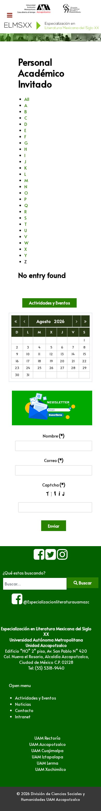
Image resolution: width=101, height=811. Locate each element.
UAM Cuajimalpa (47, 750)
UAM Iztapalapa (47, 756)
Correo (53, 460)
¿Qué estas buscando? (24, 573)
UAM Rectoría (47, 738)
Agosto (45, 321)
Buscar (85, 582)
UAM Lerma (47, 763)
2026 (59, 321)
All (26, 99)
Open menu (20, 685)
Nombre (53, 436)
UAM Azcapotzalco (47, 744)
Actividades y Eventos (49, 302)
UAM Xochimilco (50, 769)
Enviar (53, 526)
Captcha (53, 485)
